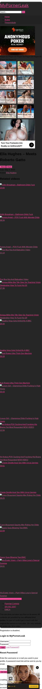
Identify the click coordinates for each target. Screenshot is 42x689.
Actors (7, 20)
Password (4, 644)
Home (7, 17)
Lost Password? (12, 647)
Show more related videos (11, 599)
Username (4, 641)
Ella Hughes (11, 173)
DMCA (7, 610)
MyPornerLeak (14, 5)
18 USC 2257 (10, 607)
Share (9, 167)
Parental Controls (12, 604)
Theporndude (10, 23)
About (3, 167)
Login (3, 647)
